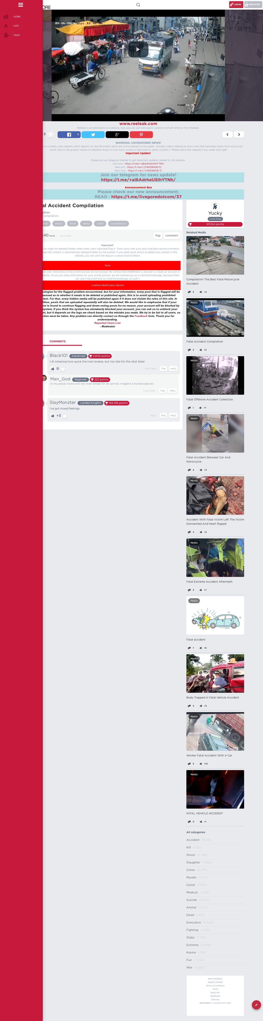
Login (237, 4)
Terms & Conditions (215, 986)
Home (17, 17)
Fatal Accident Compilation (204, 341)
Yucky (215, 213)
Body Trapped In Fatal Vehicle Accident (212, 697)
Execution (193, 922)
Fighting (192, 930)
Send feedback (215, 979)
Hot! (16, 26)
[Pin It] (141, 134)
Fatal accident (195, 639)
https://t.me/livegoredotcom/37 (146, 197)
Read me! (215, 993)
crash (100, 223)
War (189, 967)
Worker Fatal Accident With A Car (209, 755)
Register (254, 4)
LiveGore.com (219, 1003)
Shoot (190, 855)
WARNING (215, 996)
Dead (190, 915)
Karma (191, 952)
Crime (190, 870)
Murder (191, 877)
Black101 (59, 355)
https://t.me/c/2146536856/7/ (145, 171)
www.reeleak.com (138, 124)
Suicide (191, 900)
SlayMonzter (63, 402)
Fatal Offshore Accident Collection (209, 399)
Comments (57, 341)
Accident (192, 840)
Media (194, 240)
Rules (215, 989)
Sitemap (215, 1000)
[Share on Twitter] (93, 134)
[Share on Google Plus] (117, 134)
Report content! (215, 982)
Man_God (60, 379)
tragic (59, 223)
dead (86, 223)
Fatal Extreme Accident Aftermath (209, 582)
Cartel (190, 885)
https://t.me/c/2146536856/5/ (144, 167)
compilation (118, 223)
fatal (73, 223)
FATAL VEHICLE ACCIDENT (204, 813)
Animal (191, 907)
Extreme (192, 945)
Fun (189, 960)
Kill (188, 847)
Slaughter (193, 862)
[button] (138, 49)
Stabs (190, 937)
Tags (16, 35)
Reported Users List (107, 322)
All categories (195, 832)
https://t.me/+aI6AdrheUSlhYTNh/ (144, 164)
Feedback (141, 315)
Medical (192, 892)
